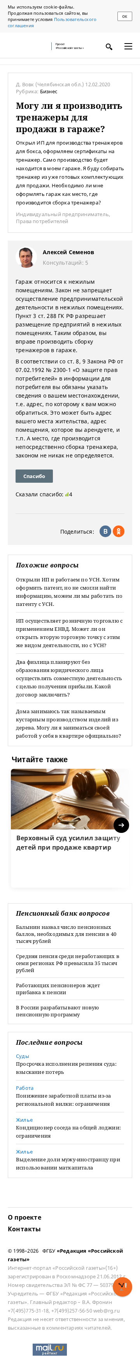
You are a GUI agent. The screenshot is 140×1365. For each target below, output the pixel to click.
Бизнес (48, 91)
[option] (70, 828)
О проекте (24, 1217)
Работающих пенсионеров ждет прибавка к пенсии (58, 989)
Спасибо (34, 476)
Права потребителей (42, 221)
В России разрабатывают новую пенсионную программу (57, 1011)
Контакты (24, 1229)
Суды (22, 1056)
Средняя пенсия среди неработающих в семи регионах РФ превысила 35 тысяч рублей (67, 963)
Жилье (24, 1119)
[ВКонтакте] (105, 531)
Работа (24, 1087)
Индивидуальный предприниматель (62, 214)
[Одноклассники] (118, 531)
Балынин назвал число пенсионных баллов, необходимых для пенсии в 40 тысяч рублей (66, 933)
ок (124, 16)
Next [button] (122, 825)
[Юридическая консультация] (27, 46)
